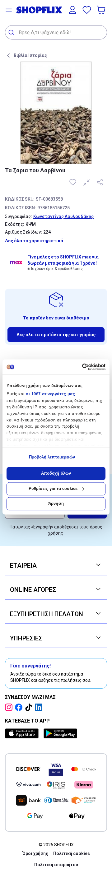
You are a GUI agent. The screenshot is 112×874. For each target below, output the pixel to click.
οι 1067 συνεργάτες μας (50, 394)
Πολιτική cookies (71, 853)
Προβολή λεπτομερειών (52, 457)
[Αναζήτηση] (12, 32)
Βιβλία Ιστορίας (30, 55)
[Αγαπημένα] (86, 10)
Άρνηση (56, 503)
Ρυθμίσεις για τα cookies (53, 488)
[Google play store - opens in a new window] (60, 733)
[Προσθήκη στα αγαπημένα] (73, 182)
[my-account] (72, 10)
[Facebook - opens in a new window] (20, 707)
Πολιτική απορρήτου (56, 864)
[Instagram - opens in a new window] (10, 707)
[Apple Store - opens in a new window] (23, 733)
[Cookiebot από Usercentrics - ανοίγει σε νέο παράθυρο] (79, 366)
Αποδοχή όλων (56, 473)
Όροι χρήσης (35, 853)
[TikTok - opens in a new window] (30, 707)
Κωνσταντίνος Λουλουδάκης (63, 216)
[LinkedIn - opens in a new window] (40, 707)
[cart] (101, 10)
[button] (8, 10)
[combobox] (56, 32)
